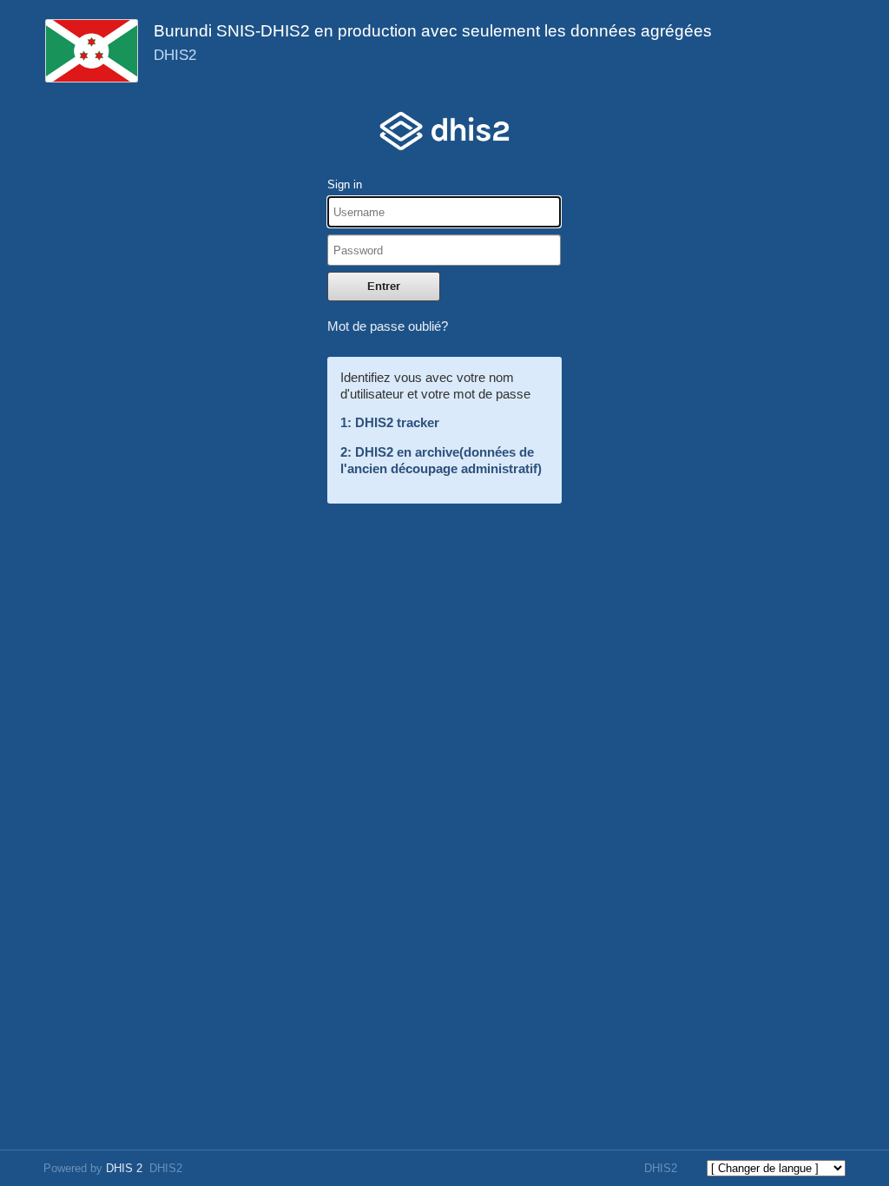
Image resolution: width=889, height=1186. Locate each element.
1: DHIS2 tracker (389, 422)
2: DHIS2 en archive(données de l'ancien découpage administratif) (441, 460)
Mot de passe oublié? (387, 326)
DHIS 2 (124, 1168)
